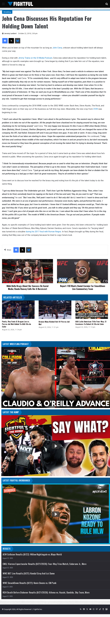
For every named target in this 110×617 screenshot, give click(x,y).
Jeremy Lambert (10, 33)
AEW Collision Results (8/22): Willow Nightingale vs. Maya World (32, 554)
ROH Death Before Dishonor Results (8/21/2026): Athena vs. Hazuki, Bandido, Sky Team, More (46, 592)
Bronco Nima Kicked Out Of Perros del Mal (54, 323)
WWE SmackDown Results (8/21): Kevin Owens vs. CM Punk (29, 582)
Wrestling (7, 12)
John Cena (57, 48)
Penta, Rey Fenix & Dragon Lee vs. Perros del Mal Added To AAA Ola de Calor (16, 324)
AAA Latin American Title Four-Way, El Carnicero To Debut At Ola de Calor (90, 322)
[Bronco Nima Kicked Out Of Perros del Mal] (55, 309)
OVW (95, 109)
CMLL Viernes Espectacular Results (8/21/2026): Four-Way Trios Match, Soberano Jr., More (44, 563)
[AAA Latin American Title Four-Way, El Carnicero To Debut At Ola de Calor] (91, 309)
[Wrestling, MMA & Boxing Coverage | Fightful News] (20, 4)
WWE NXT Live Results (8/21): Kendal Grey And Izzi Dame (29, 573)
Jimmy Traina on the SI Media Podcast (35, 58)
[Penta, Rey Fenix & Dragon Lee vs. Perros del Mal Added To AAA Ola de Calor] (18, 309)
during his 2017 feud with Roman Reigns (43, 231)
